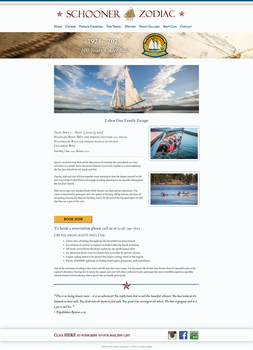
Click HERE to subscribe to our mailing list (92, 335)
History (130, 26)
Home (58, 26)
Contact (186, 26)
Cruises (70, 26)
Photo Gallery (149, 26)
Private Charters (91, 26)
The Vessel (113, 26)
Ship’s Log (170, 26)
